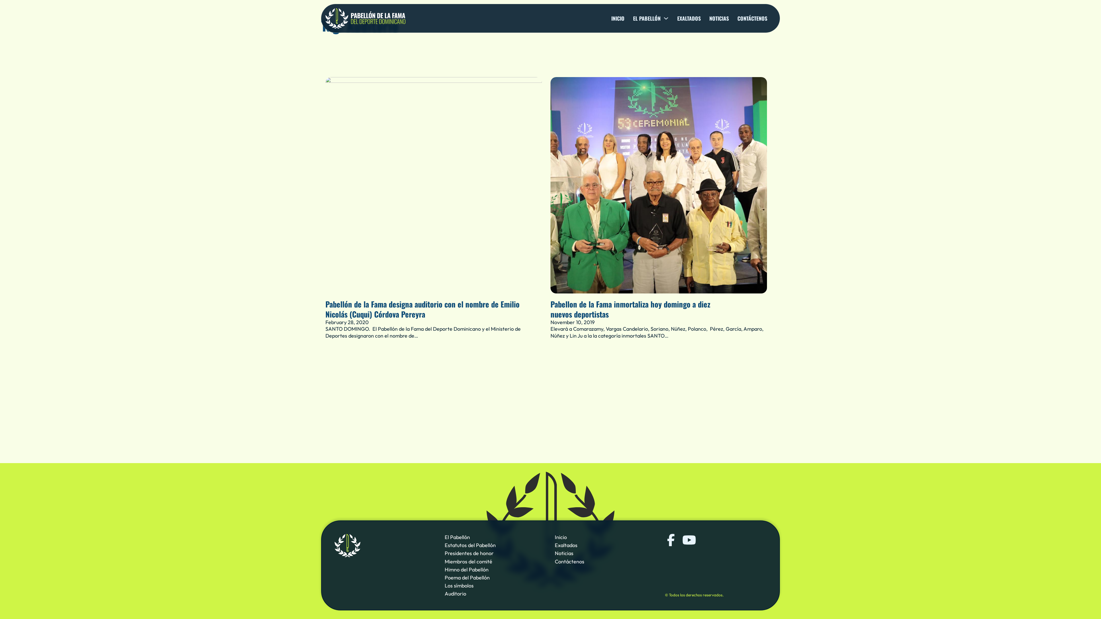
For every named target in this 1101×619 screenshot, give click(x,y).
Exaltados (689, 18)
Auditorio (455, 593)
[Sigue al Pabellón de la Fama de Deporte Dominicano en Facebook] (671, 540)
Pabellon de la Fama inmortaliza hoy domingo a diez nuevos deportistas (630, 309)
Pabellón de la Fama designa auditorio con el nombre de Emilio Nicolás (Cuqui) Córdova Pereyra (422, 309)
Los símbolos (459, 585)
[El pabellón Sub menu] (666, 18)
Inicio (617, 18)
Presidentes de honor (469, 553)
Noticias (719, 18)
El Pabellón (457, 537)
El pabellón (647, 18)
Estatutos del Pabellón (470, 545)
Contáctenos (752, 18)
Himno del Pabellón (467, 569)
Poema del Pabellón (467, 577)
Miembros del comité (468, 561)
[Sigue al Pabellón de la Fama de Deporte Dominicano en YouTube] (688, 540)
